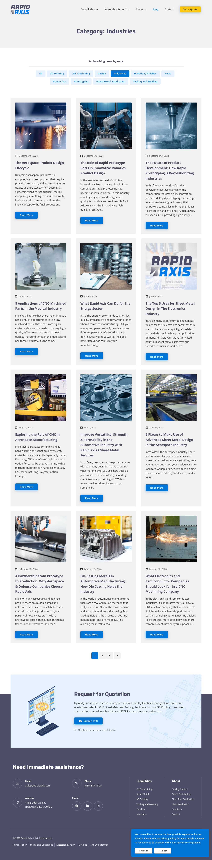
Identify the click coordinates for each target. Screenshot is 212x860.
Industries (120, 74)
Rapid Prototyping (181, 794)
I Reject (163, 850)
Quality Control (180, 789)
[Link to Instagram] (98, 806)
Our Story (177, 809)
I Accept (143, 850)
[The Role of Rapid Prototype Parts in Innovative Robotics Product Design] (106, 125)
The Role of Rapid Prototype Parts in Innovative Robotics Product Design (103, 168)
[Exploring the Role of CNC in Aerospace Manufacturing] (40, 397)
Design (102, 74)
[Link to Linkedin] (87, 806)
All (40, 74)
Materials (141, 814)
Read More (26, 215)
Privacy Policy (20, 844)
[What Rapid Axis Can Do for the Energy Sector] (106, 266)
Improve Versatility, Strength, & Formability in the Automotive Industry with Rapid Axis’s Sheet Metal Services (104, 444)
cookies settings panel (188, 842)
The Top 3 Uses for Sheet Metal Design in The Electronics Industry (170, 308)
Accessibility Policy (65, 844)
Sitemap (83, 844)
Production (59, 81)
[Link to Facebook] (76, 806)
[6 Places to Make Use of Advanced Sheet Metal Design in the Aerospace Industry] (171, 397)
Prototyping (81, 81)
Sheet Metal (142, 794)
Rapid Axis (26, 838)
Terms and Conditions (41, 844)
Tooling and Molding (145, 81)
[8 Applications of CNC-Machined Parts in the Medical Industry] (40, 266)
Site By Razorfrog (99, 844)
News (168, 74)
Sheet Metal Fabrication (110, 81)
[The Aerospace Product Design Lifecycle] (40, 125)
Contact (176, 814)
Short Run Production (183, 799)
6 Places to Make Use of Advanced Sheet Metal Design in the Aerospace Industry (169, 439)
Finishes (140, 809)
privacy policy (168, 838)
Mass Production (180, 804)
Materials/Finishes (145, 74)
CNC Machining (81, 74)
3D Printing (57, 74)
